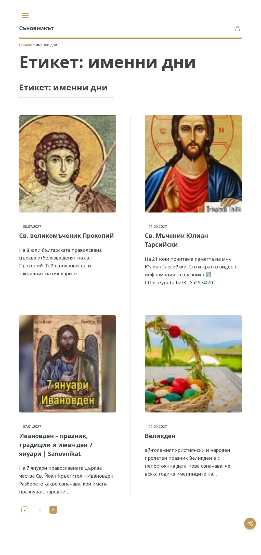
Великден (160, 436)
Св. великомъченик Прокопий (66, 235)
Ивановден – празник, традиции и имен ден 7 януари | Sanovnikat (56, 445)
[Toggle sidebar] (25, 15)
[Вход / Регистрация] (237, 28)
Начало (25, 44)
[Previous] (25, 510)
